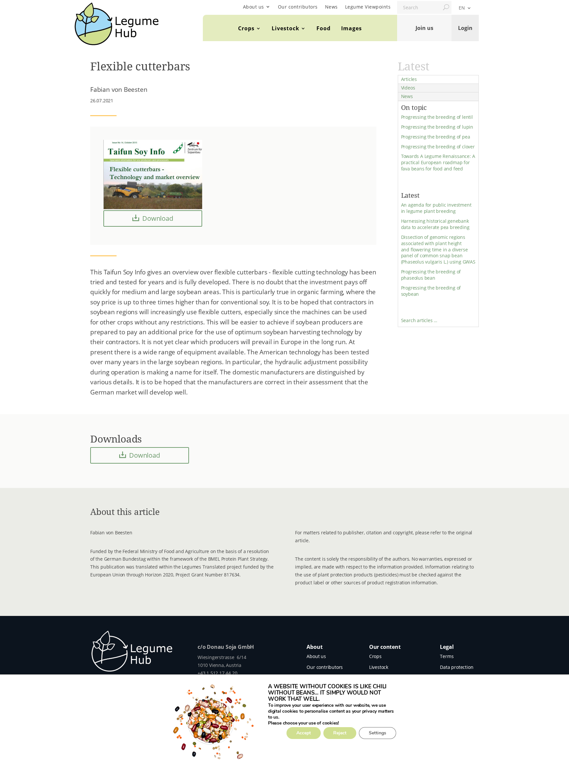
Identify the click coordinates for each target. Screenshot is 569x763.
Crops (246, 28)
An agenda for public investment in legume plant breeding (436, 208)
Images (351, 28)
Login (465, 28)
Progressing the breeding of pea (435, 137)
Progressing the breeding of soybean (431, 291)
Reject (339, 733)
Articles (409, 79)
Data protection (456, 667)
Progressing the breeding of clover (438, 146)
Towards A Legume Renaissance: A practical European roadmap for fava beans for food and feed (438, 162)
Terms (446, 656)
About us (253, 7)
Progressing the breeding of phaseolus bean (431, 274)
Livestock (285, 28)
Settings (377, 733)
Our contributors (298, 7)
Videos (408, 88)
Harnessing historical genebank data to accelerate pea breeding (435, 224)
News (331, 7)
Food (323, 28)
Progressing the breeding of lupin (437, 127)
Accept (303, 733)
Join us (424, 28)
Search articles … (419, 320)
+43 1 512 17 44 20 (217, 673)
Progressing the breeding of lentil (437, 117)
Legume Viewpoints (368, 7)
